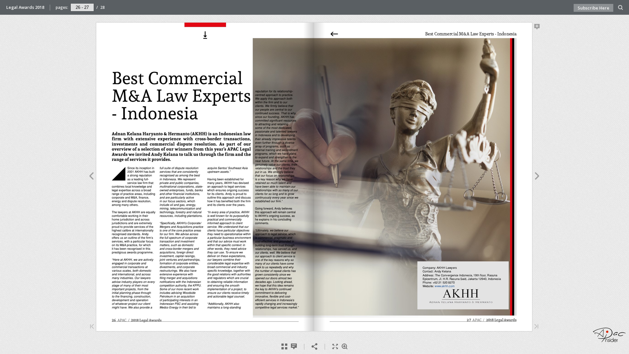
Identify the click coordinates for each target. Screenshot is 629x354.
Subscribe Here (593, 8)
